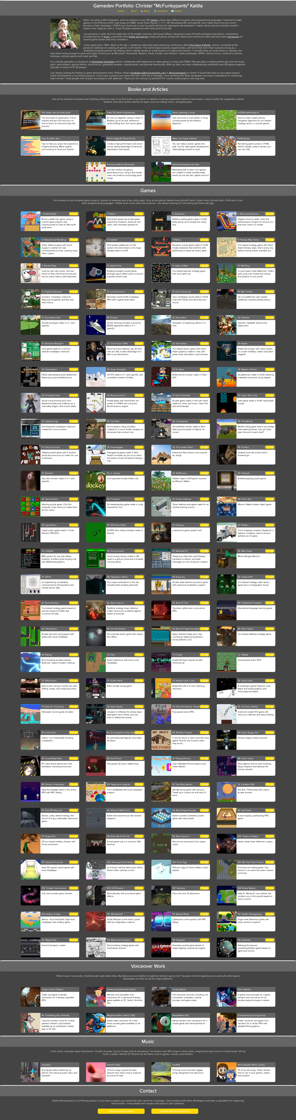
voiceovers (233, 36)
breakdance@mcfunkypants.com (148, 72)
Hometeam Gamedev (103, 61)
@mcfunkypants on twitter (121, 1111)
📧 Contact (176, 11)
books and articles (138, 36)
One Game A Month (200, 45)
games (154, 20)
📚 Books (145, 11)
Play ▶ (74, 213)
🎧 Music (132, 11)
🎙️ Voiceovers (160, 11)
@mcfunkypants (177, 72)
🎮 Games (119, 11)
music (106, 36)
